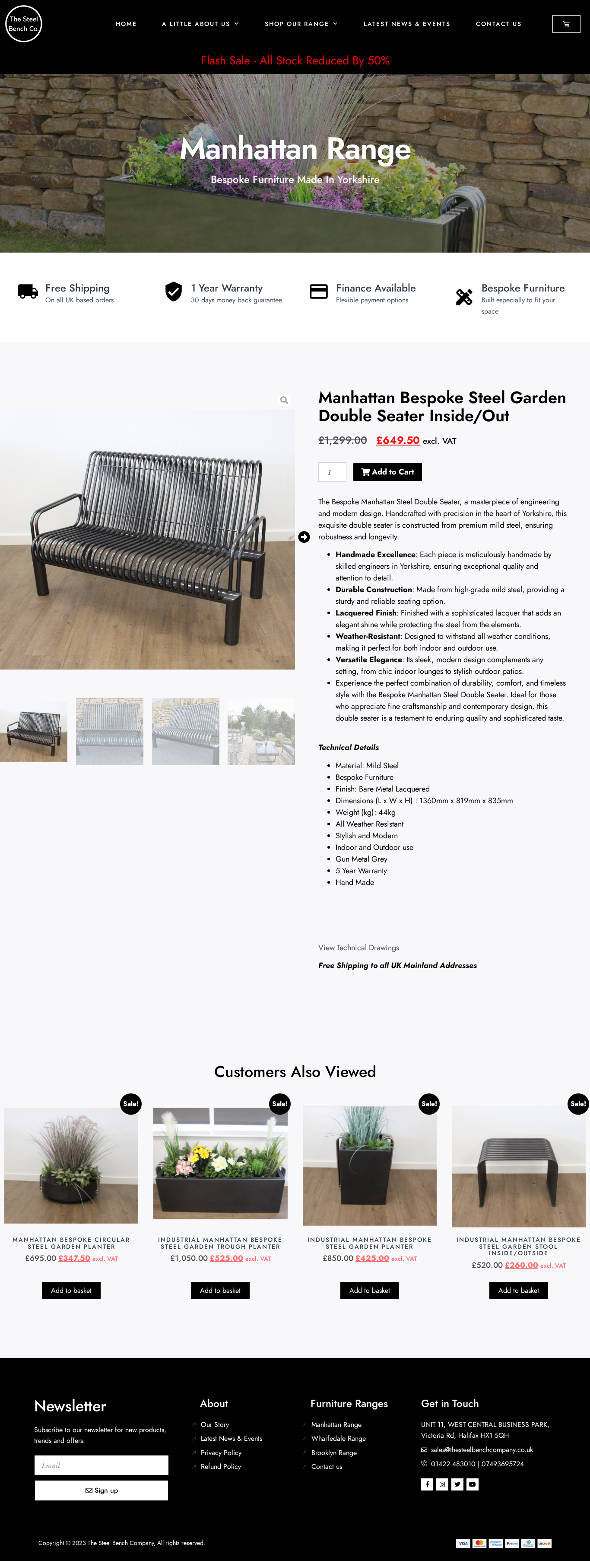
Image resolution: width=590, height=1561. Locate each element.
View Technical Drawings (358, 947)
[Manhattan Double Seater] (147, 537)
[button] (304, 537)
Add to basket (71, 1290)
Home (126, 23)
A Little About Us (196, 23)
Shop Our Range (297, 23)
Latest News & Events (407, 23)
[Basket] (566, 24)
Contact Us (499, 23)
